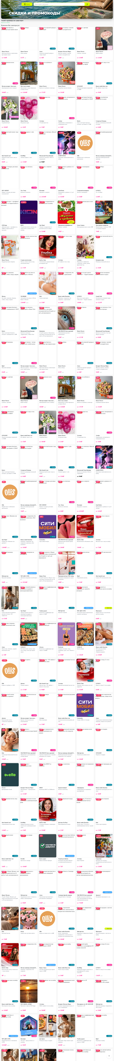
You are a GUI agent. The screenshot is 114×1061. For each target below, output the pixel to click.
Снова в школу (19, 7)
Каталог (28, 4)
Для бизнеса (47, 7)
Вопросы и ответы (38, 7)
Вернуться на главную (5, 22)
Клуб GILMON (28, 7)
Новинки (12, 7)
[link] (109, 1056)
